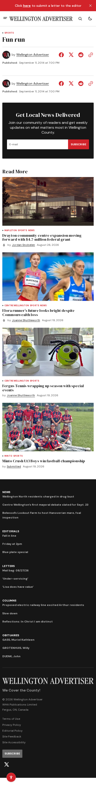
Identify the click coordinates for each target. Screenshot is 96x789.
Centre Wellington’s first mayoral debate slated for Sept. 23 (45, 505)
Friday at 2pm (12, 544)
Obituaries (10, 635)
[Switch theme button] (90, 18)
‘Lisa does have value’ (18, 587)
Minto (8, 456)
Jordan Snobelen (23, 245)
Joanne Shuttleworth (26, 320)
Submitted (14, 466)
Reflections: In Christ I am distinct (27, 621)
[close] (90, 5)
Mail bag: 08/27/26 (15, 570)
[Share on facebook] (62, 55)
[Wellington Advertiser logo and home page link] (41, 19)
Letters (8, 566)
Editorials (10, 531)
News (31, 230)
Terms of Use (11, 719)
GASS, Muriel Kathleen (18, 640)
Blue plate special (15, 552)
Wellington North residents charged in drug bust (38, 496)
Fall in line (9, 536)
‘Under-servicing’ (15, 578)
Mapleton (10, 230)
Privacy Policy (11, 725)
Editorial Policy (12, 731)
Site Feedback (11, 736)
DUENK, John (11, 656)
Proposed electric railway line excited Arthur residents (43, 605)
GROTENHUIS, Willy (15, 648)
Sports (9, 33)
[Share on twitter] (71, 55)
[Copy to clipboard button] (90, 55)
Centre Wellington (16, 306)
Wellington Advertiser (32, 55)
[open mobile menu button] (5, 18)
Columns (9, 600)
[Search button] (80, 18)
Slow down (9, 613)
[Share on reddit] (81, 55)
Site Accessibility (14, 742)
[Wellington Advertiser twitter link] (6, 764)
